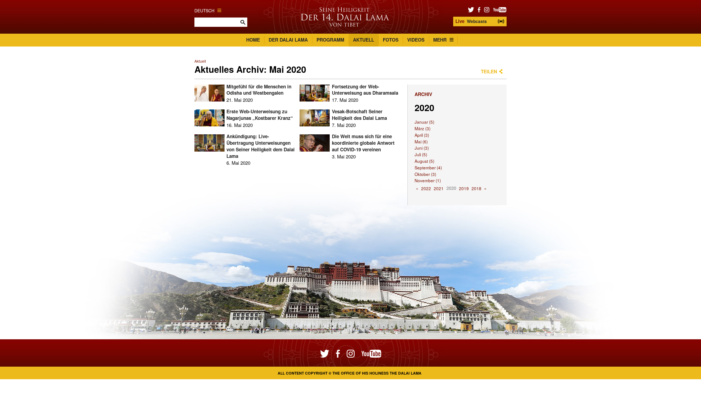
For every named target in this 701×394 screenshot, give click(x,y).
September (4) (428, 167)
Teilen (489, 71)
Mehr (440, 39)
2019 (464, 188)
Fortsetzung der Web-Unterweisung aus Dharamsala (365, 89)
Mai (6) (421, 141)
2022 (426, 188)
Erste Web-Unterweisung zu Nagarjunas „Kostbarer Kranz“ (259, 114)
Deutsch (204, 10)
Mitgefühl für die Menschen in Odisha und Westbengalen (258, 89)
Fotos (390, 39)
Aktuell (363, 39)
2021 (439, 188)
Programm (330, 39)
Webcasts (471, 21)
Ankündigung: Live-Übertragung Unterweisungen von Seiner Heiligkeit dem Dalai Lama (260, 146)
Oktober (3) (425, 174)
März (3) (422, 128)
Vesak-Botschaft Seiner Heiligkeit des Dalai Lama (359, 114)
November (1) (428, 180)
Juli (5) (421, 154)
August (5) (424, 161)
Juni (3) (422, 148)
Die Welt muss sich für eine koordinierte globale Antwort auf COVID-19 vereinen (363, 143)
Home (253, 39)
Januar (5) (424, 122)
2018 (476, 188)
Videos (415, 39)
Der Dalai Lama (288, 39)
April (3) (422, 135)
